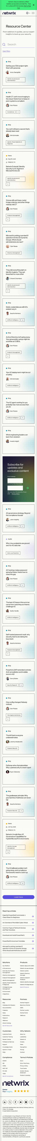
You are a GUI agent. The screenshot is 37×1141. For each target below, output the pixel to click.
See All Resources (7, 1025)
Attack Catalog (7, 1023)
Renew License (7, 1039)
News (4, 1013)
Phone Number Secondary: (15, 484)
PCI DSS (5, 1071)
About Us (22, 1034)
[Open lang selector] (28, 13)
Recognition (23, 1047)
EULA (21, 1060)
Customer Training (8, 1037)
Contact (22, 1052)
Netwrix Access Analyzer (27, 968)
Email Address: (12, 476)
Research (5, 1018)
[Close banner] (33, 5)
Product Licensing (25, 1075)
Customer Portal (7, 1034)
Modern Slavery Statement (24, 1071)
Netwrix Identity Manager (27, 982)
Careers (22, 1042)
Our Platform (6, 965)
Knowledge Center (8, 1047)
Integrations (6, 994)
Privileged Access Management (7, 988)
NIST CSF (5, 1068)
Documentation (7, 1007)
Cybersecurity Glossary (9, 1005)
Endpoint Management (9, 977)
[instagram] (26, 1102)
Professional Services (8, 1042)
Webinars (5, 1020)
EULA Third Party (24, 1063)
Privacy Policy (16, 494)
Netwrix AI (23, 1039)
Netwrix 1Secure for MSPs (27, 965)
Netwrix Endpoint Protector (25, 978)
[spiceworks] (31, 1102)
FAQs (4, 1052)
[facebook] (15, 1102)
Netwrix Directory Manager (25, 974)
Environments (6, 991)
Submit (27, 488)
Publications (6, 1015)
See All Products (24, 987)
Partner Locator (24, 1010)
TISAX (4, 1073)
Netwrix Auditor (24, 971)
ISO (3, 1063)
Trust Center (23, 1068)
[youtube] (21, 1102)
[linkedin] (5, 1102)
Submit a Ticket (7, 1049)
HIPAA (4, 1066)
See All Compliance (8, 1076)
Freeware (5, 1010)
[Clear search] (32, 44)
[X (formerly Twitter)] (10, 1102)
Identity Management (8, 980)
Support (5, 1044)
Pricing (22, 1049)
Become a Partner (25, 1005)
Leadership (23, 1037)
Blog (4, 1002)
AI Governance (7, 968)
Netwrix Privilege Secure (26, 984)
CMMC (4, 1060)
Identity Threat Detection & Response (9, 983)
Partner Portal (24, 1013)
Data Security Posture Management (8, 971)
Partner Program (24, 1002)
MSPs (21, 1007)
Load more (18, 897)
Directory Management (9, 975)
